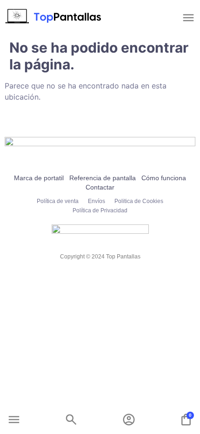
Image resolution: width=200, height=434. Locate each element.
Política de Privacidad (100, 210)
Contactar (100, 187)
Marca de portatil (39, 178)
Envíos (96, 201)
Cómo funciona (163, 178)
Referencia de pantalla (102, 178)
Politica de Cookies (138, 201)
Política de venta (58, 201)
